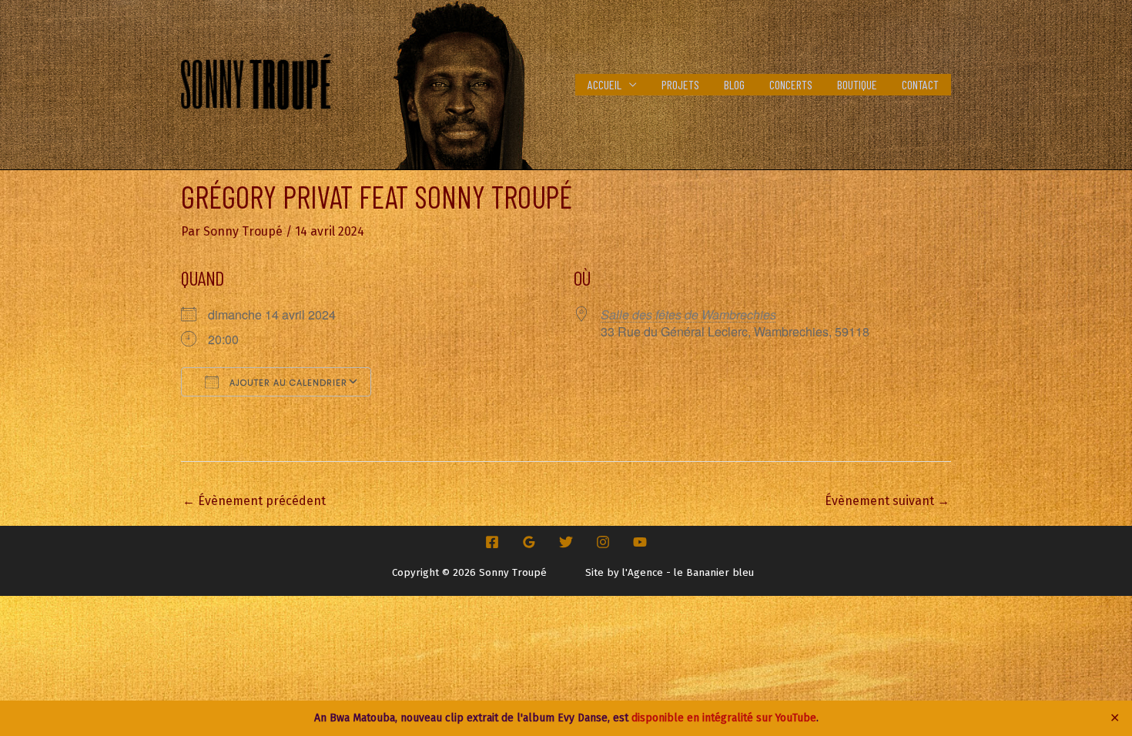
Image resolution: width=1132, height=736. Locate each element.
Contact (920, 84)
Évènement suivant (887, 500)
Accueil (604, 84)
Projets (680, 84)
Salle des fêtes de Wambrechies (688, 314)
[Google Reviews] (529, 542)
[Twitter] (566, 542)
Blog (734, 84)
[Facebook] (492, 542)
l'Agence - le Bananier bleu (688, 573)
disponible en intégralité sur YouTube (723, 717)
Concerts (790, 84)
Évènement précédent (254, 500)
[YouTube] (640, 542)
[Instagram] (603, 542)
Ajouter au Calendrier (286, 382)
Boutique (857, 84)
